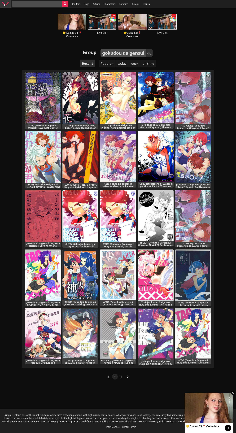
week (134, 63)
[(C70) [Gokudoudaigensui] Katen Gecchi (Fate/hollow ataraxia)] (80, 98)
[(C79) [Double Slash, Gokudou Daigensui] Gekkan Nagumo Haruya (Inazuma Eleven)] (80, 157)
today (122, 63)
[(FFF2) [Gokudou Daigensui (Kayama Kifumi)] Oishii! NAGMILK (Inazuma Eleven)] (80, 216)
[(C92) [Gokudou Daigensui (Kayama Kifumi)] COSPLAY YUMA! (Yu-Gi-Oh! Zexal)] (118, 274)
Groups (136, 3)
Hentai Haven (129, 426)
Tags (86, 3)
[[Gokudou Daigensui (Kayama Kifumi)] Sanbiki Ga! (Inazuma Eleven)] (193, 157)
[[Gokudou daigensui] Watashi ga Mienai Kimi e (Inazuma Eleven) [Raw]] (156, 156)
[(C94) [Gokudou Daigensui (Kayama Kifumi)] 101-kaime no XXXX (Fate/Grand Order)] (156, 274)
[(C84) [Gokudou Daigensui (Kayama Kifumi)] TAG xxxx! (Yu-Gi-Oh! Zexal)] (193, 333)
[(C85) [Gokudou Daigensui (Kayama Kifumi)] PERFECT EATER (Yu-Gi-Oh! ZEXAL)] (80, 333)
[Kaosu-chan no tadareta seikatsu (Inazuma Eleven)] (118, 156)
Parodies (123, 3)
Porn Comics (113, 426)
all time (148, 63)
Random (75, 3)
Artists (96, 3)
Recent (87, 63)
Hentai (146, 3)
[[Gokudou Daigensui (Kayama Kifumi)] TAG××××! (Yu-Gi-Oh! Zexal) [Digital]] (43, 275)
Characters (109, 3)
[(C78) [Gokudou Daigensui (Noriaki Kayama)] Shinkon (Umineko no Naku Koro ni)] (156, 97)
